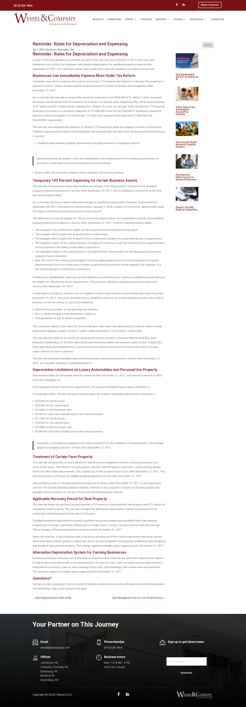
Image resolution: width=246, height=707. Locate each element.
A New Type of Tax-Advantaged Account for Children (186, 111)
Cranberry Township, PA (54, 667)
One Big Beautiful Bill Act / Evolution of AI (187, 77)
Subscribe (186, 672)
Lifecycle (146, 19)
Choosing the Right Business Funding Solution (186, 144)
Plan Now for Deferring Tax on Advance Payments (186, 177)
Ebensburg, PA (48, 671)
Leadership (114, 19)
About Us (98, 19)
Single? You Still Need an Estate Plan (186, 208)
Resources (196, 19)
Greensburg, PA (49, 680)
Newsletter (63, 49)
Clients (129, 19)
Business (51, 49)
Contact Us (217, 19)
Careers (178, 19)
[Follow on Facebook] (177, 4)
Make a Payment (210, 5)
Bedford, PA (47, 675)
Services (160, 19)
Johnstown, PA (49, 662)
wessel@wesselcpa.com (55, 647)
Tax (72, 49)
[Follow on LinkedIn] (183, 4)
